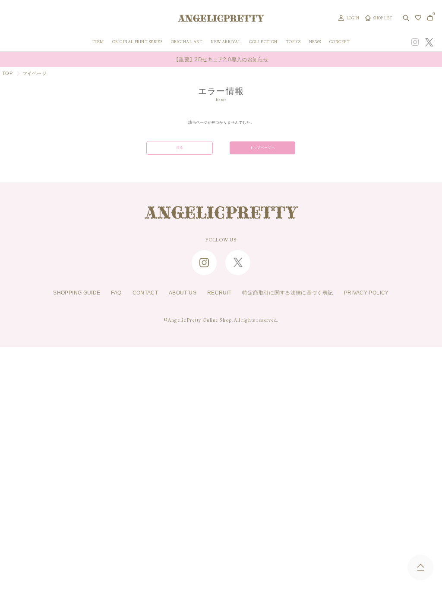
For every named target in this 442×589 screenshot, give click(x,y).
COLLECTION (263, 42)
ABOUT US (182, 292)
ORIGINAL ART (186, 42)
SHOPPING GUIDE (76, 292)
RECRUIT (219, 292)
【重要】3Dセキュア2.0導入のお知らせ (221, 59)
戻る (179, 147)
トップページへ (262, 147)
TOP (7, 73)
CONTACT (145, 292)
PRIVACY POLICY (366, 292)
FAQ (116, 292)
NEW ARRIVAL (226, 42)
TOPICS (293, 42)
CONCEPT (339, 42)
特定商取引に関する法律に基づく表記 (287, 292)
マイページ (34, 73)
